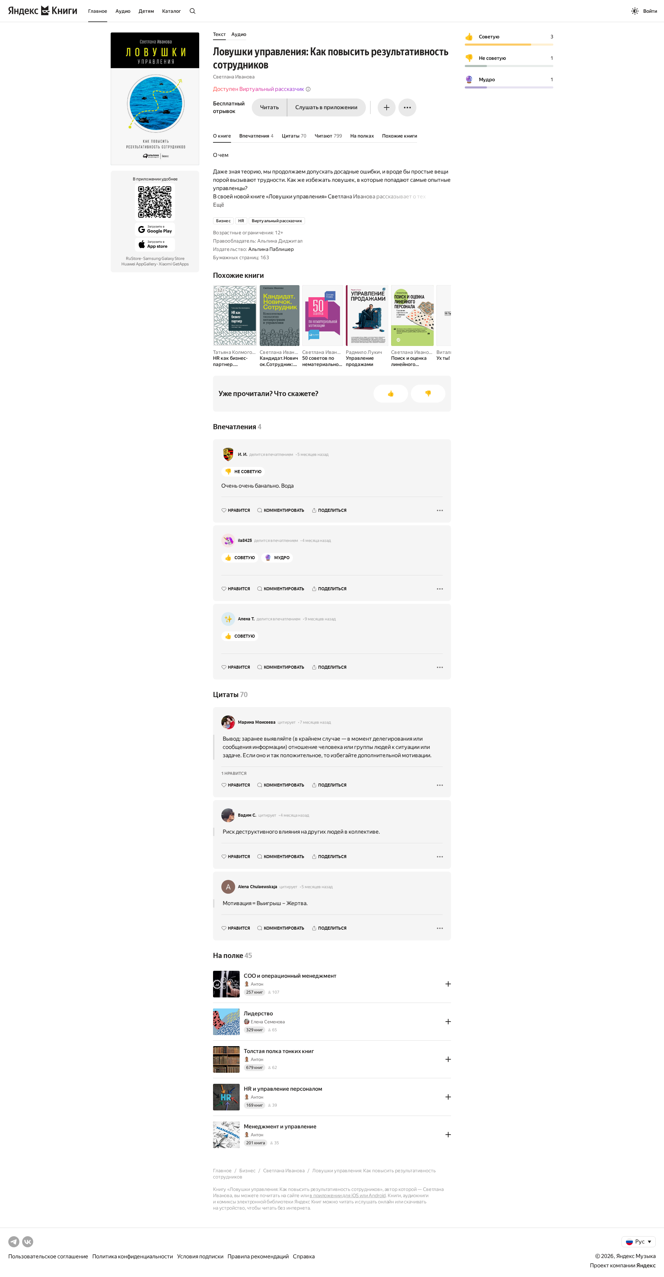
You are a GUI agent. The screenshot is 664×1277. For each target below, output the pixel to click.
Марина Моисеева (257, 722)
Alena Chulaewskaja (257, 886)
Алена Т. (246, 619)
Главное (97, 11)
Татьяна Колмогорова (238, 352)
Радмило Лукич (364, 352)
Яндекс (646, 1265)
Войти (650, 11)
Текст (219, 34)
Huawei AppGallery (138, 264)
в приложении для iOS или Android (348, 1195)
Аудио (123, 11)
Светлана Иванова (234, 76)
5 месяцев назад (313, 454)
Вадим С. (247, 815)
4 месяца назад (316, 540)
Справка (304, 1256)
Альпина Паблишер (271, 249)
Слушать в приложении (326, 107)
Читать (269, 107)
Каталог (171, 11)
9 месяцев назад (320, 619)
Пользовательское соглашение (48, 1256)
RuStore (133, 258)
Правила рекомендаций (258, 1256)
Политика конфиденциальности (132, 1256)
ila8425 (245, 540)
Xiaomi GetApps (174, 264)
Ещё (218, 204)
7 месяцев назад (315, 722)
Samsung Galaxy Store (163, 258)
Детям (146, 11)
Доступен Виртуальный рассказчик (258, 89)
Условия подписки (200, 1256)
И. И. (242, 454)
